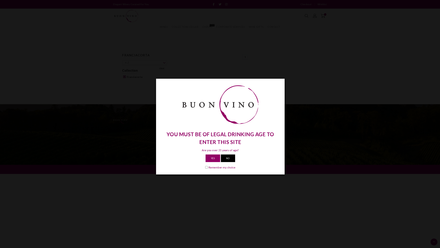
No (228, 158)
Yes (213, 158)
